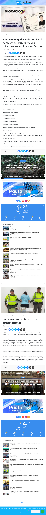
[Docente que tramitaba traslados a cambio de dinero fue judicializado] (6, 255)
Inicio (4, 34)
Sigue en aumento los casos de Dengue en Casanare (20, 237)
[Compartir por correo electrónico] (21, 53)
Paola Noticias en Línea (9, 49)
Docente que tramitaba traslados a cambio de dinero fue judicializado (24, 253)
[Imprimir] (24, 53)
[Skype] (15, 53)
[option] (23, 167)
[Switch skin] (42, 3)
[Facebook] (10, 53)
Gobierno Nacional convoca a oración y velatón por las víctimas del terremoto (23, 167)
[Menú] (1, 3)
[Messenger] (18, 53)
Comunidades (8, 34)
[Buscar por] (44, 3)
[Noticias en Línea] (23, 3)
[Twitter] (12, 53)
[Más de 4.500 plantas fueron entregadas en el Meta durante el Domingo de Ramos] (6, 244)
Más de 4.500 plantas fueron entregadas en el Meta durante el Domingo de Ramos (26, 242)
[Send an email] (13, 49)
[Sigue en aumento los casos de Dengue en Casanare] (6, 239)
